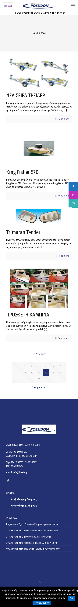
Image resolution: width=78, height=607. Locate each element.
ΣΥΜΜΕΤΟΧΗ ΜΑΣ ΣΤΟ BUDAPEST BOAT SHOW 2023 (31, 543)
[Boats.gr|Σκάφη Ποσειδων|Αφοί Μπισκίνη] (39, 5)
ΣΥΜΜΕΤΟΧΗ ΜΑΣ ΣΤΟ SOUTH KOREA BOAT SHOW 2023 (33, 549)
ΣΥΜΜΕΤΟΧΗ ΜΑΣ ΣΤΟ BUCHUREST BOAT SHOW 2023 (32, 530)
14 (60, 372)
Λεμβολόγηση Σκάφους (24, 499)
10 (32, 372)
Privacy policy (41, 603)
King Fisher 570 (22, 172)
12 (46, 372)
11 (39, 372)
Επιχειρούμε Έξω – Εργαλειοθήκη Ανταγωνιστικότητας (33, 524)
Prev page (41, 354)
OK (71, 598)
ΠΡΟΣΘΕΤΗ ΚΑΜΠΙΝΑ (27, 314)
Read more (63, 119)
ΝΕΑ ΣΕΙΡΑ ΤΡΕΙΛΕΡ (25, 95)
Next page (37, 387)
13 (53, 372)
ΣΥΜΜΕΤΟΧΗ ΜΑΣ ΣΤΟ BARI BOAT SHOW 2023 (28, 536)
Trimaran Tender (23, 232)
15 (39, 379)
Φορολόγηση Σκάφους (24, 505)
